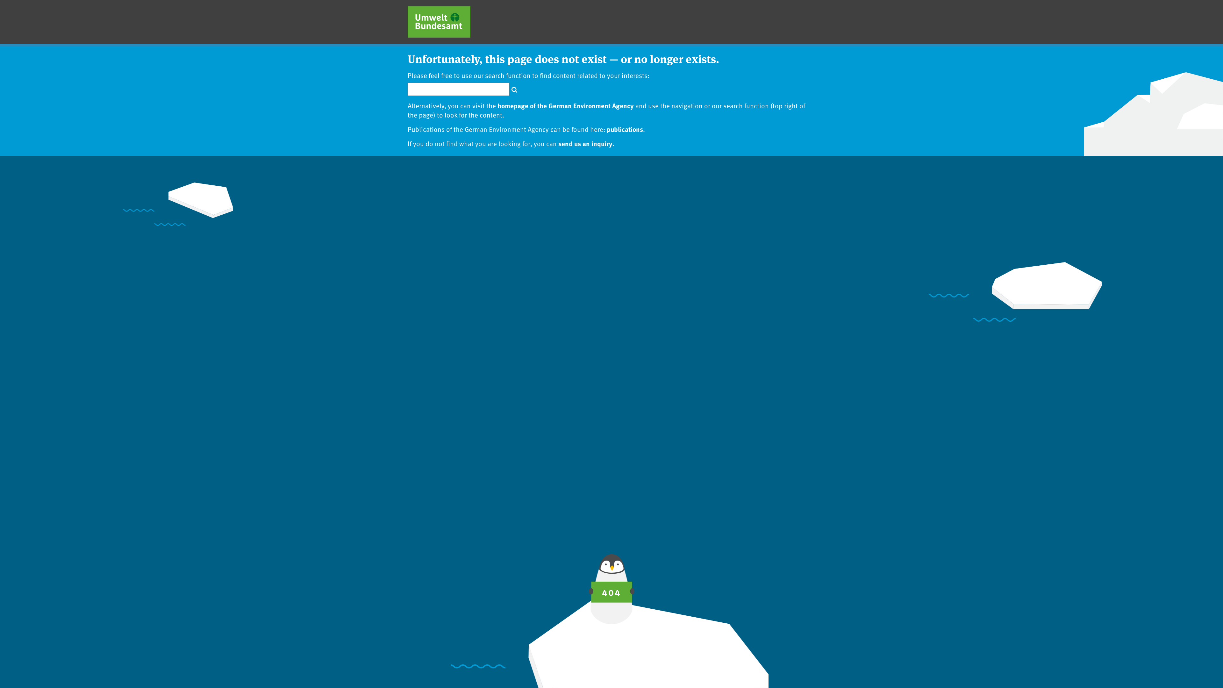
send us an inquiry (585, 143)
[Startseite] (439, 22)
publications (625, 129)
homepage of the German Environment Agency (565, 105)
